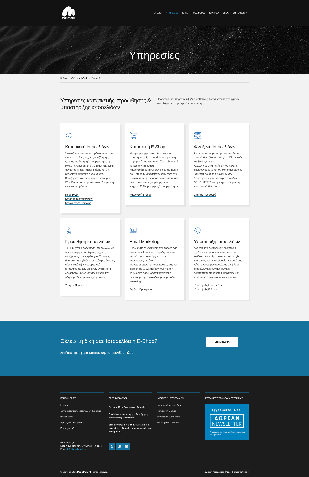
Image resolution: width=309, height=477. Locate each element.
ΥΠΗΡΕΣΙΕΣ (172, 12)
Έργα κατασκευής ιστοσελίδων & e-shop (80, 411)
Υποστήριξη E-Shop (205, 289)
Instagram (126, 446)
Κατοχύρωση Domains (78, 203)
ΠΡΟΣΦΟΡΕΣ (199, 12)
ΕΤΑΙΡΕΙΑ (214, 12)
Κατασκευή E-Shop (140, 194)
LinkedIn (119, 446)
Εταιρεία (64, 405)
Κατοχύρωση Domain (168, 422)
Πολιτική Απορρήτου (214, 472)
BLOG (226, 12)
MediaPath (82, 472)
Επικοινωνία (66, 416)
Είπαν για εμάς (67, 428)
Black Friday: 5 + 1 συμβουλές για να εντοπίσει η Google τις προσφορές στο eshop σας (130, 428)
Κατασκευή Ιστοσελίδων (79, 199)
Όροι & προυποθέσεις (237, 472)
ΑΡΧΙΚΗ (158, 12)
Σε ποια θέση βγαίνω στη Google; (127, 407)
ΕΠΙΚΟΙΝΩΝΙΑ (240, 12)
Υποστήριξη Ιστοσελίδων (208, 285)
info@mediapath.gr (77, 449)
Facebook (112, 446)
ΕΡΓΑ (184, 12)
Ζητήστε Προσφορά (205, 194)
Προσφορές (72, 194)
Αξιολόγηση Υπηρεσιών (72, 422)
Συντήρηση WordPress (168, 416)
